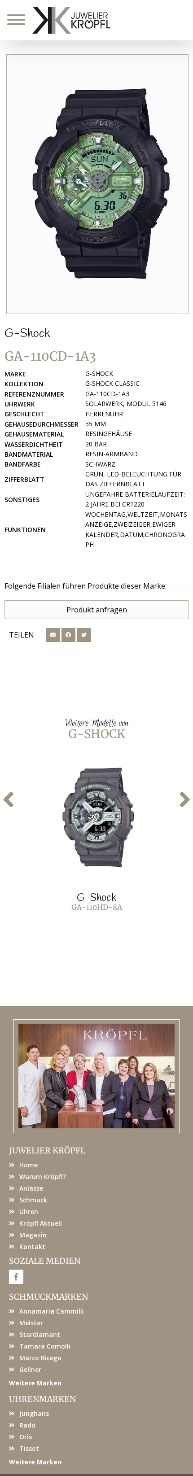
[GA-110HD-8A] (96, 817)
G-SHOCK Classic (112, 383)
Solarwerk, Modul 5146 (126, 403)
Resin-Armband (111, 454)
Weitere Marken (35, 1383)
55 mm (95, 423)
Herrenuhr (104, 414)
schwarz (100, 464)
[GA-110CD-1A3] (97, 184)
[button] (53, 635)
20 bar (96, 444)
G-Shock (27, 333)
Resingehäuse (108, 433)
